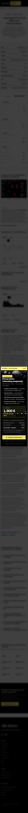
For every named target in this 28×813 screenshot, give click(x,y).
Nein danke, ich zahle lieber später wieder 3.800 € (14, 443)
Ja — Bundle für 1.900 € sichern (14, 437)
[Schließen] (25, 371)
